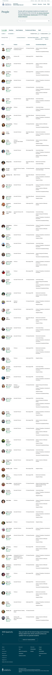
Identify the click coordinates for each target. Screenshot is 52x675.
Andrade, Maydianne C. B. (8, 58)
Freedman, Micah (8, 235)
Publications (21, 653)
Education (40, 4)
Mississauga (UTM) (44, 37)
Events (3, 649)
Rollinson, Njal (9, 511)
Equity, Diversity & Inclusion (7, 661)
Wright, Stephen (8, 617)
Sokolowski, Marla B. (8, 536)
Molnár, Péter (9, 398)
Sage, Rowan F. (9, 522)
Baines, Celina (9, 80)
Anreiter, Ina (8, 63)
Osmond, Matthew (8, 429)
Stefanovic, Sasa (8, 547)
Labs (20, 649)
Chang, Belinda (9, 123)
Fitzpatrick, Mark (8, 204)
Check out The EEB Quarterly (29, 639)
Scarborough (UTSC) (38, 39)
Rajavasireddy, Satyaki (9, 461)
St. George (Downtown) (21, 37)
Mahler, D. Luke (9, 336)
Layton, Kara (8, 293)
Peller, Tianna (9, 450)
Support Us (4, 659)
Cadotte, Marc (9, 107)
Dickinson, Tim (9, 174)
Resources (4, 653)
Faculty (3, 30)
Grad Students (19, 30)
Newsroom (4, 651)
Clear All (46, 39)
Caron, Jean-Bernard (8, 116)
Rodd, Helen (8, 500)
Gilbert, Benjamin (8, 244)
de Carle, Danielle (8, 169)
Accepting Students (44, 33)
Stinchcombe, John (9, 556)
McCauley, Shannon (8, 367)
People (44, 4)
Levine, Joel (8, 301)
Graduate (32, 651)
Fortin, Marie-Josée (9, 212)
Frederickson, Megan (9, 226)
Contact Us (4, 657)
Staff (39, 30)
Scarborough (34, 14)
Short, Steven (9, 528)
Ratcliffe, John (9, 468)
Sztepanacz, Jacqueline (8, 565)
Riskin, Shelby (9, 483)
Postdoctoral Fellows (30, 30)
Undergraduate (33, 649)
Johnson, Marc (9, 261)
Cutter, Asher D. (7, 141)
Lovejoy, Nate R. (7, 310)
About (3, 647)
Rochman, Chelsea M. (8, 491)
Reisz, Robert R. (8, 475)
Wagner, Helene (7, 574)
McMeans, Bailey (8, 377)
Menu (48, 4)
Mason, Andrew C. (8, 359)
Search (48, 20)
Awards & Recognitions (23, 651)
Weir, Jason (8, 592)
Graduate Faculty (34, 33)
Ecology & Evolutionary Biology (18, 4)
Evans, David (8, 196)
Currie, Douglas (7, 133)
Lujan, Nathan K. (8, 318)
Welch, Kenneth (8, 603)
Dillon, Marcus (9, 184)
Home (20, 669)
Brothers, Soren (8, 99)
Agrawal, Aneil (9, 48)
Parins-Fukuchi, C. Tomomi (8, 441)
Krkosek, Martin (8, 280)
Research (35, 4)
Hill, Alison (8, 253)
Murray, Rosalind (8, 412)
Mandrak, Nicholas (8, 349)
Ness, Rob (8, 420)
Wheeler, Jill (8, 610)
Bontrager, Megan (8, 88)
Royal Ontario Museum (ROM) (33, 37)
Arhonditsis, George (8, 72)
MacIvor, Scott (9, 327)
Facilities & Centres (22, 655)
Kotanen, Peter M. (8, 272)
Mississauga (26, 14)
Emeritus (11, 30)
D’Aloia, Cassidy (7, 151)
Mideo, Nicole (9, 384)
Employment (4, 655)
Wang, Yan (8, 581)
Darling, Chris (8, 161)
